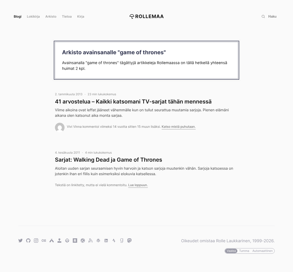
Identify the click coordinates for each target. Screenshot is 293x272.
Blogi (18, 17)
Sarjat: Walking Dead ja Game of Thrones (108, 159)
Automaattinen (262, 251)
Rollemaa (149, 16)
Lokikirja (33, 17)
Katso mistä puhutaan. (179, 127)
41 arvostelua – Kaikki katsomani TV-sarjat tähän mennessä (133, 101)
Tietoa (67, 17)
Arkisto (50, 17)
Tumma (244, 251)
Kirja (80, 17)
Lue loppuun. (138, 185)
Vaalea (231, 251)
